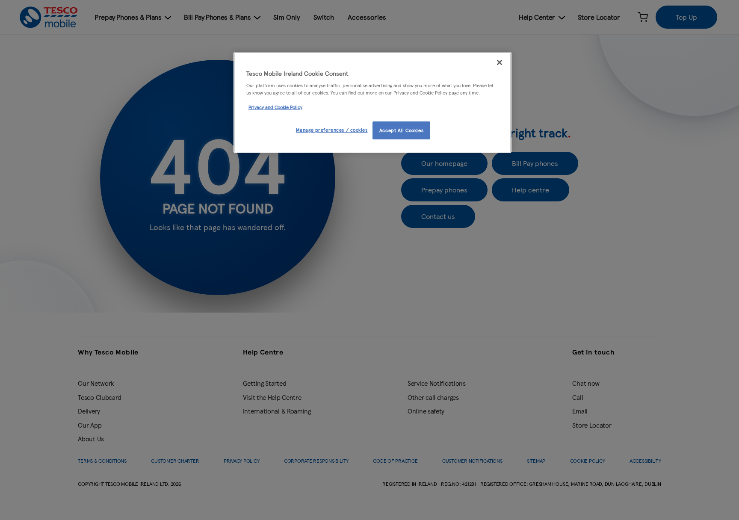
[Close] (499, 62)
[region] (372, 102)
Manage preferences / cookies (332, 129)
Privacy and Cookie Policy (275, 106)
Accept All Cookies (401, 130)
